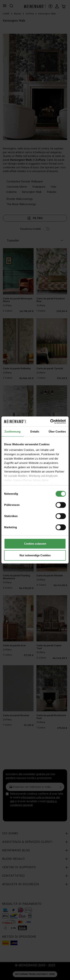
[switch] (61, 505)
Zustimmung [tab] (12, 431)
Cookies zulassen (35, 543)
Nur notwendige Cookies (35, 555)
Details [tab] (34, 431)
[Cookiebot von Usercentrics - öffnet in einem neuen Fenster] (50, 421)
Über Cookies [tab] (57, 431)
